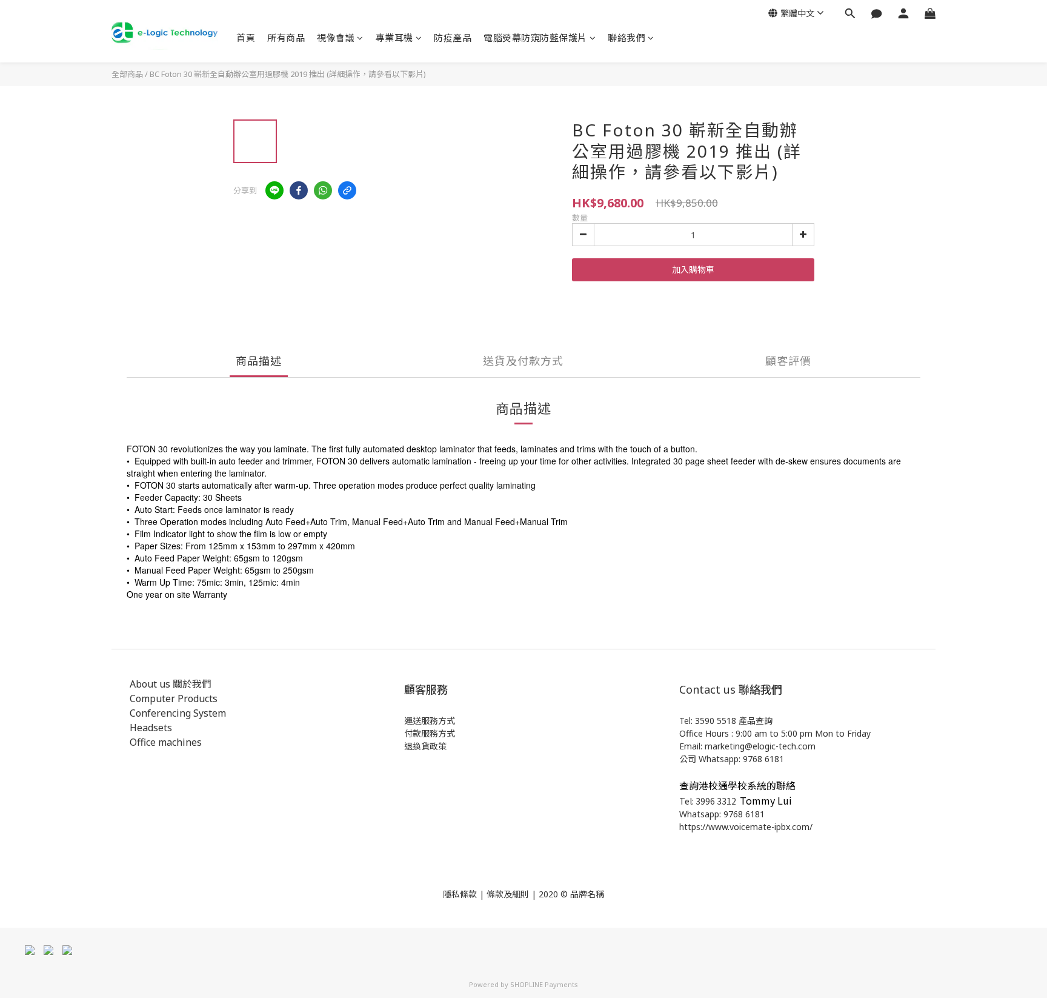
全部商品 (127, 74)
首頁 (245, 38)
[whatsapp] (323, 190)
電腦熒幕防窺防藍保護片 (535, 38)
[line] (274, 190)
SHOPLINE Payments (544, 984)
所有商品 (286, 38)
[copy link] (347, 190)
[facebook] (299, 190)
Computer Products (174, 698)
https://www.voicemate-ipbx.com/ (746, 826)
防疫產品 (452, 38)
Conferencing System (178, 713)
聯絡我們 (626, 38)
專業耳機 (394, 38)
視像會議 (335, 38)
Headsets (151, 727)
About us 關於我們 (170, 684)
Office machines (166, 742)
